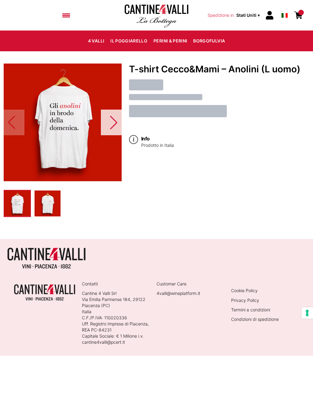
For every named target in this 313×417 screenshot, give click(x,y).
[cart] (298, 15)
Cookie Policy (244, 290)
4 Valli (96, 40)
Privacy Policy (245, 300)
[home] (156, 15)
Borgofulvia (209, 40)
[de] (284, 7)
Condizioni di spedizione (255, 319)
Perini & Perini (170, 40)
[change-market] (234, 15)
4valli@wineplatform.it (178, 293)
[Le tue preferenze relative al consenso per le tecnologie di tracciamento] (307, 313)
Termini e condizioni (250, 309)
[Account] (269, 15)
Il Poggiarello (128, 40)
